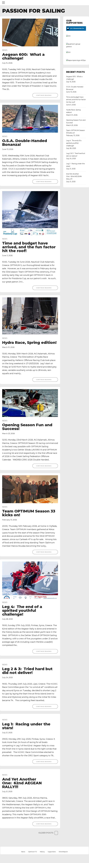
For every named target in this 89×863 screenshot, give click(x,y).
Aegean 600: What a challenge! (23, 56)
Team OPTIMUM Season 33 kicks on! (28, 513)
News (4, 50)
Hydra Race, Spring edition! (29, 342)
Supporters (52, 852)
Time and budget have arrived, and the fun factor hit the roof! (29, 247)
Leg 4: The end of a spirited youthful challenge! (22, 610)
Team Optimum (19, 2)
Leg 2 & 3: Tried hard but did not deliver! (27, 670)
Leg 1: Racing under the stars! (26, 726)
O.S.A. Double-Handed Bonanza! (24, 142)
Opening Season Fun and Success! (27, 427)
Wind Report (63, 852)
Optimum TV (32, 852)
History (42, 852)
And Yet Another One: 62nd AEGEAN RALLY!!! (22, 783)
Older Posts (45, 833)
